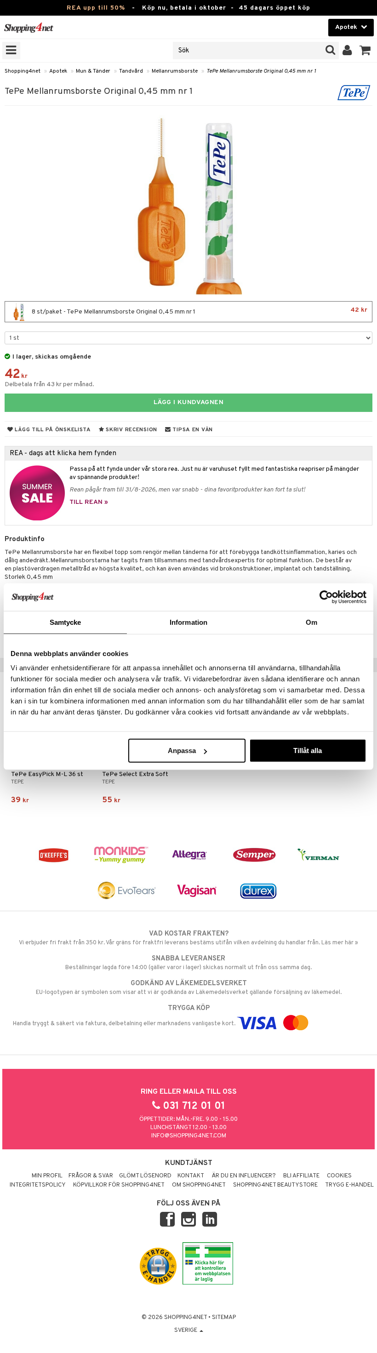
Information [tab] (188, 622)
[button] (365, 50)
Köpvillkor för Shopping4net (119, 1185)
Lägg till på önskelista (52, 430)
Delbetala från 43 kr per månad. (49, 384)
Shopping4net (22, 71)
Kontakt (190, 1176)
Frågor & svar (91, 1176)
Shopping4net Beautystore (275, 1185)
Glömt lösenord (145, 1176)
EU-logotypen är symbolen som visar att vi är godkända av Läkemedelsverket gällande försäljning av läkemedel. (189, 987)
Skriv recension (130, 430)
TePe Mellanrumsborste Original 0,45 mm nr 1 (261, 71)
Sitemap (224, 1317)
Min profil (47, 1176)
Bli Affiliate (301, 1176)
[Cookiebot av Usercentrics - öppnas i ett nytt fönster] (326, 597)
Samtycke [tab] (65, 622)
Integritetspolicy (38, 1185)
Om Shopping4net (199, 1185)
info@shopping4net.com (188, 1136)
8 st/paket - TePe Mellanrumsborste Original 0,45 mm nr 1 (198, 311)
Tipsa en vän (192, 430)
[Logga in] (347, 50)
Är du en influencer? (243, 1176)
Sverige (186, 1330)
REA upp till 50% (96, 8)
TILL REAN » (88, 502)
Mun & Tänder (93, 71)
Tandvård (131, 71)
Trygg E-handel (349, 1185)
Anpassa (182, 750)
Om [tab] (311, 622)
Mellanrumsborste (175, 71)
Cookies (339, 1176)
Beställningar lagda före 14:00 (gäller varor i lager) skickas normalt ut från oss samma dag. (188, 962)
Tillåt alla (307, 750)
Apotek (58, 71)
